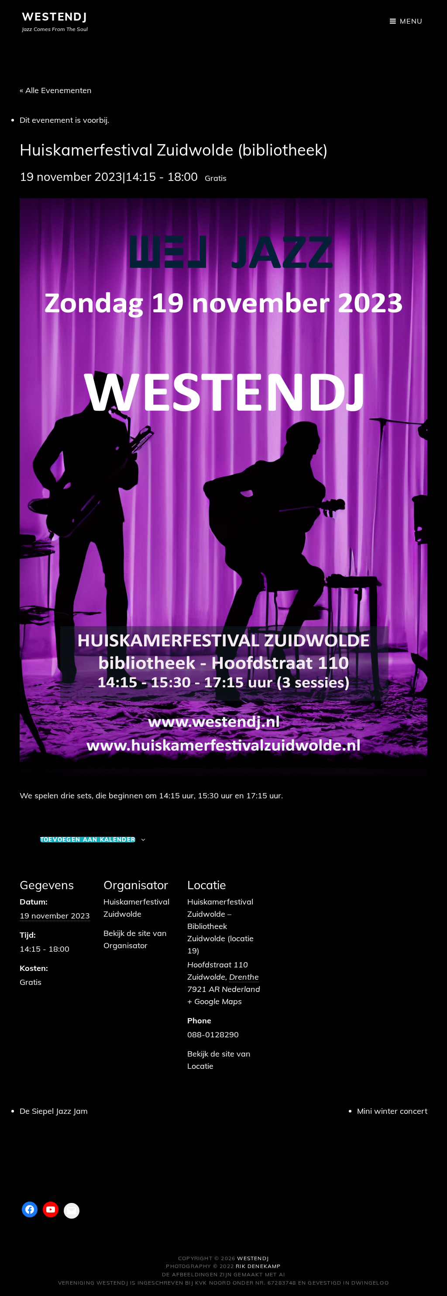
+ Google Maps (214, 1001)
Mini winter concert (392, 1111)
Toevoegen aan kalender (88, 839)
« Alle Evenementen (56, 90)
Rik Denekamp (258, 1266)
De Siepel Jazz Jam (54, 1111)
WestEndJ (54, 16)
